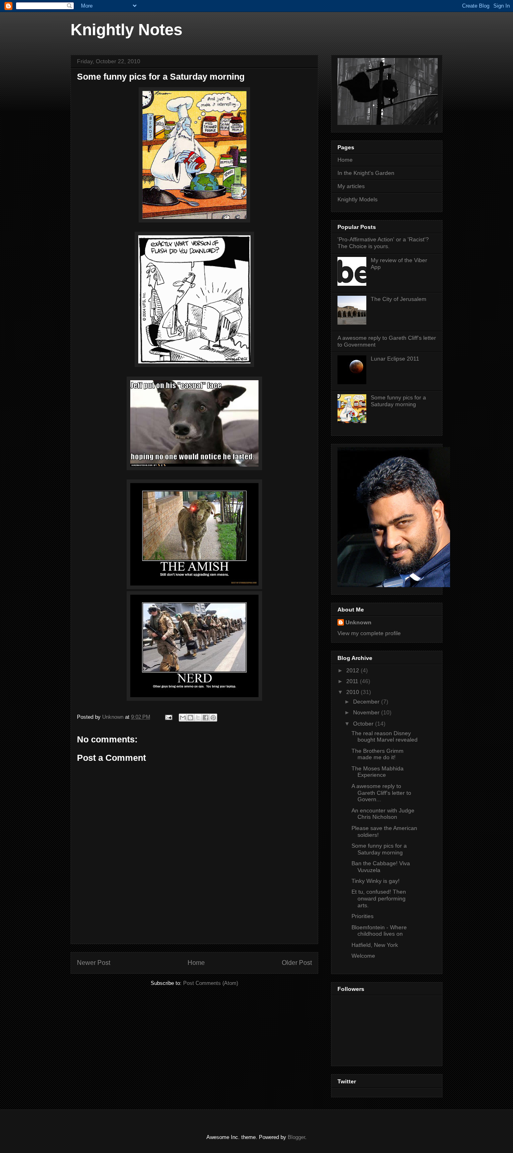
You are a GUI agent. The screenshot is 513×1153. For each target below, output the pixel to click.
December (367, 701)
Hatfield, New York (374, 945)
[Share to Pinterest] (213, 718)
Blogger (296, 1137)
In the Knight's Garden (365, 173)
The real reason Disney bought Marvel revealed (384, 736)
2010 (353, 692)
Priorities (362, 916)
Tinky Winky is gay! (375, 881)
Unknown (358, 622)
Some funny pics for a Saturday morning (398, 400)
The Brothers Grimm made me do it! (377, 754)
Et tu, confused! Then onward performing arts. (378, 898)
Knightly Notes (126, 29)
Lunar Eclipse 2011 (395, 358)
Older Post (297, 962)
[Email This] (183, 718)
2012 (353, 670)
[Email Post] (168, 717)
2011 (353, 681)
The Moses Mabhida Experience (377, 771)
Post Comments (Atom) (210, 983)
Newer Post (93, 962)
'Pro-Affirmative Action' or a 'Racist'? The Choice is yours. (383, 242)
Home (196, 962)
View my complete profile (369, 633)
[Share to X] (198, 718)
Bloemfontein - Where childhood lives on (379, 930)
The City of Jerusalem (398, 299)
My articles (351, 186)
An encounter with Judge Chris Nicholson (382, 813)
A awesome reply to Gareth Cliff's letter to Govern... (381, 793)
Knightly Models (357, 199)
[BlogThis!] (190, 718)
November (367, 712)
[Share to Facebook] (206, 718)
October (364, 723)
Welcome (363, 955)
